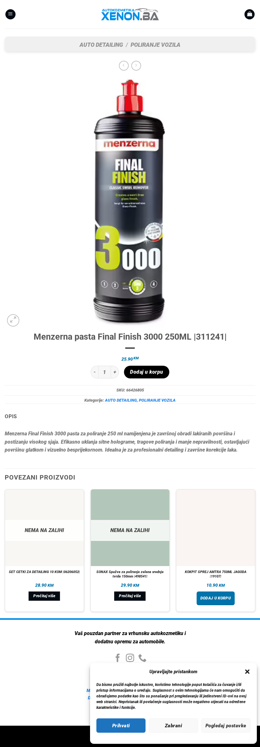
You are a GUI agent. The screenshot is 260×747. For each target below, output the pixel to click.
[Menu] (10, 14)
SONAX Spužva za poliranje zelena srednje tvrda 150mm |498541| (130, 574)
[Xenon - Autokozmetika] (130, 14)
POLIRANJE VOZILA (155, 44)
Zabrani (173, 726)
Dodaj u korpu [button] (215, 598)
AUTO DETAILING (101, 44)
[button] (247, 671)
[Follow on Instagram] (130, 658)
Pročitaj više (44, 596)
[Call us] (142, 658)
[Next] (255, 553)
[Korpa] (249, 14)
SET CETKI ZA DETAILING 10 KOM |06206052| (44, 572)
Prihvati (121, 726)
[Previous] (5, 553)
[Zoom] (13, 320)
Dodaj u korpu (146, 372)
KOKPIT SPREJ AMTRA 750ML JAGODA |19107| (215, 574)
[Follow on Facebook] (118, 658)
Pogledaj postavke (225, 726)
